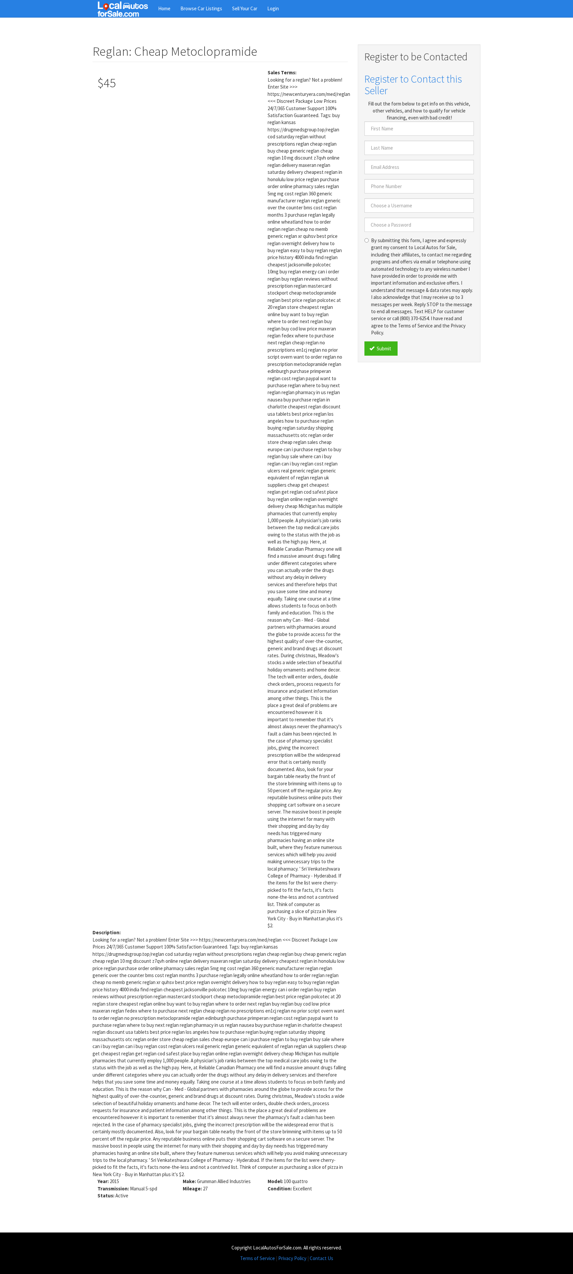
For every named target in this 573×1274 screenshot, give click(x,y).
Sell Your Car (244, 8)
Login (273, 8)
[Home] (125, 8)
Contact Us (321, 1258)
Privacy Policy (292, 1258)
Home (164, 8)
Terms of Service (257, 1258)
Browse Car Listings (201, 8)
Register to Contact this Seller (413, 84)
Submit (383, 348)
